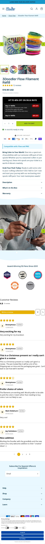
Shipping (5, 93)
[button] (3, 8)
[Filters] (38, 312)
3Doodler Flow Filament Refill (28, 16)
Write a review (7, 312)
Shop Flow (12, 16)
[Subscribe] (37, 474)
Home (4, 16)
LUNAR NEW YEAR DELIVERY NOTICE (22, 2)
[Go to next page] (30, 454)
